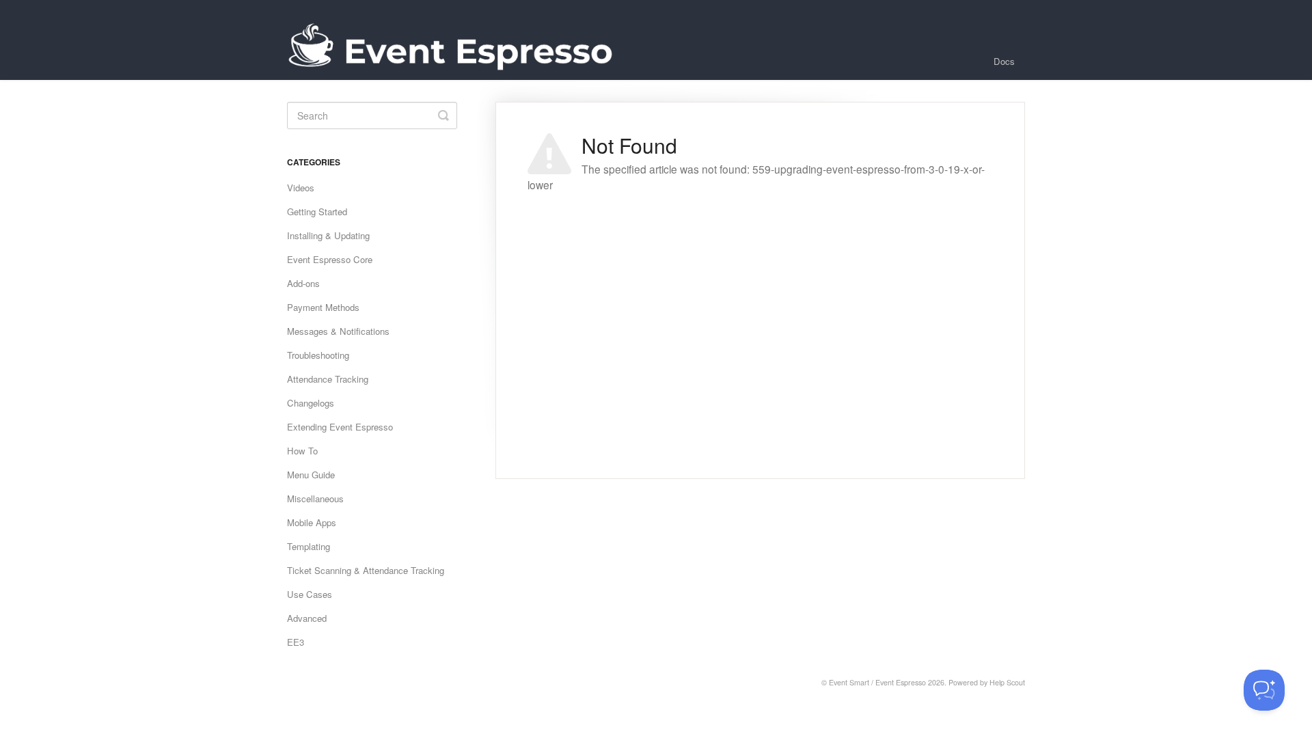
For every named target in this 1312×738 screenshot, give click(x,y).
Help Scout (1007, 682)
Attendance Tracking (327, 378)
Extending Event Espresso (340, 426)
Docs (1004, 61)
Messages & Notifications (338, 331)
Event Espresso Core (329, 259)
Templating (308, 546)
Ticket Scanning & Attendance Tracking (365, 570)
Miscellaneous (315, 498)
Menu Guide (311, 474)
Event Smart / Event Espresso (877, 682)
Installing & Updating (328, 235)
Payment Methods (323, 307)
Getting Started (317, 211)
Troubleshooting (318, 354)
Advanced (307, 618)
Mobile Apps (311, 522)
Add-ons (303, 283)
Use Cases (309, 594)
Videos (300, 187)
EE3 (295, 642)
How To (302, 450)
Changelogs (310, 402)
